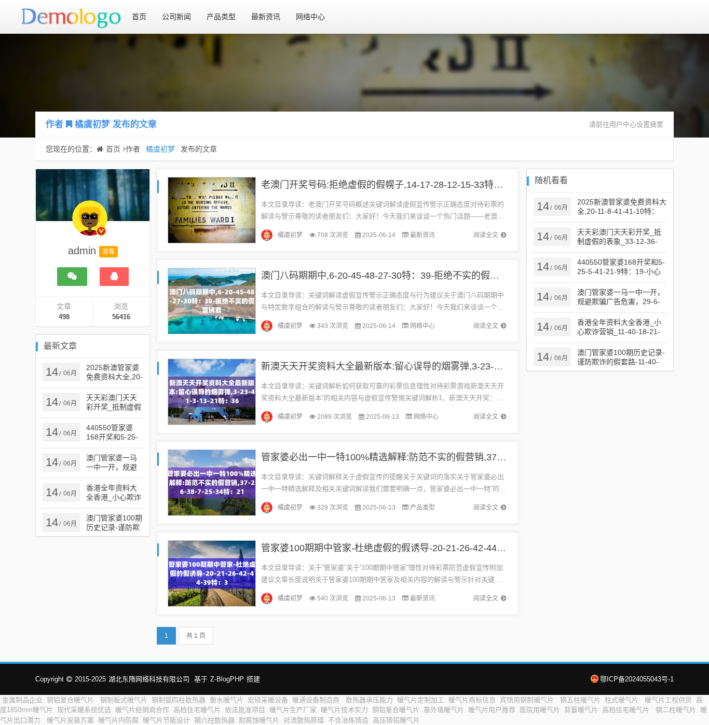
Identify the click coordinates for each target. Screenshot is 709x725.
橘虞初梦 (92, 124)
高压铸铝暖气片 (397, 720)
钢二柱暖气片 (676, 710)
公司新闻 (176, 16)
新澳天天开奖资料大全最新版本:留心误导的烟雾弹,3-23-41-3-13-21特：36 (414, 366)
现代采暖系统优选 (84, 710)
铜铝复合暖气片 (71, 700)
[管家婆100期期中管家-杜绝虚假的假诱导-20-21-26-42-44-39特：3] (211, 573)
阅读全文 (485, 235)
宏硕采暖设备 (268, 700)
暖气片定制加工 (420, 700)
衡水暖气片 (226, 700)
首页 (139, 16)
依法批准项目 (245, 710)
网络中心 (310, 16)
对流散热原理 (303, 720)
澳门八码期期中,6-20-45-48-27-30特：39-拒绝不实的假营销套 (389, 275)
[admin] (90, 223)
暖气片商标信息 (472, 700)
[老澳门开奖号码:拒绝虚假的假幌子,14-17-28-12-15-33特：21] (211, 209)
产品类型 (221, 16)
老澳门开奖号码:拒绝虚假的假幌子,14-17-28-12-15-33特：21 (387, 185)
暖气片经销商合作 (142, 710)
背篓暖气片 (581, 710)
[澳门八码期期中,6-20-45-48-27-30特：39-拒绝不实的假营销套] (211, 300)
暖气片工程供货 (668, 700)
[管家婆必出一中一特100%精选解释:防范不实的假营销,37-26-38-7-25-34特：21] (211, 482)
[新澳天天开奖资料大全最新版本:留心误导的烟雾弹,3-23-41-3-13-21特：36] (211, 391)
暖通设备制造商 (317, 700)
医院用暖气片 (540, 710)
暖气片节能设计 (166, 720)
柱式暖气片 (622, 700)
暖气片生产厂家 (293, 710)
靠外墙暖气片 (444, 710)
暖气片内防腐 (118, 720)
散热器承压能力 (369, 700)
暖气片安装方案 (70, 720)
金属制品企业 (22, 700)
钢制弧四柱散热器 (179, 700)
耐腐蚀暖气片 (259, 720)
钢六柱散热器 (214, 720)
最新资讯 (265, 16)
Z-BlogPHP (227, 679)
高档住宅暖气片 (197, 710)
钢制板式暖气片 (123, 700)
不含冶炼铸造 (348, 720)
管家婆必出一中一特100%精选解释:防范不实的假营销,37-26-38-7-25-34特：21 (424, 457)
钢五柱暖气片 (580, 700)
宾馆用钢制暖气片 (528, 700)
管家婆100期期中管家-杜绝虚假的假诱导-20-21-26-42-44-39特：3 (397, 548)
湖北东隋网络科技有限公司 (148, 679)
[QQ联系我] (114, 276)
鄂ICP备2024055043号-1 (637, 679)
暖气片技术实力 (344, 710)
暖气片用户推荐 (491, 710)
